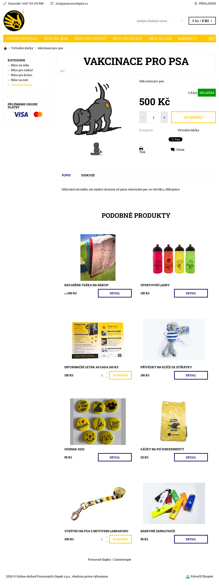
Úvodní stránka (21, 38)
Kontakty (187, 38)
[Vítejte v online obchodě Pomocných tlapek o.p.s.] (5, 48)
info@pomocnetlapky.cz (72, 3)
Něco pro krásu (127, 38)
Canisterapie (122, 559)
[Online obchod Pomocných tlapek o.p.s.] (56, 20)
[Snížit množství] (107, 377)
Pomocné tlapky (99, 559)
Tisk (142, 152)
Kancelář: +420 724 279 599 (25, 3)
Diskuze (88, 175)
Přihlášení (207, 3)
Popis (66, 175)
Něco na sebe (56, 38)
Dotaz (180, 149)
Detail (115, 293)
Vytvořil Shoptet (201, 576)
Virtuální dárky (188, 130)
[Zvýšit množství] (107, 373)
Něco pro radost (90, 38)
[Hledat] (182, 21)
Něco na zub (160, 38)
